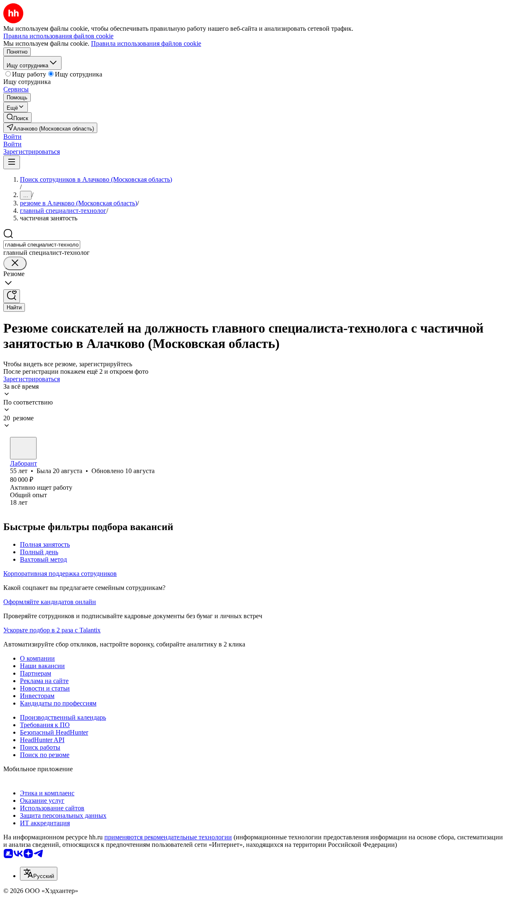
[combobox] (41, 244)
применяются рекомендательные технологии (168, 837)
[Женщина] (23, 448)
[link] (17, 117)
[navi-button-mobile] (11, 162)
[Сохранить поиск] (11, 296)
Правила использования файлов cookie (146, 43)
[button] (12, 136)
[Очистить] (15, 263)
